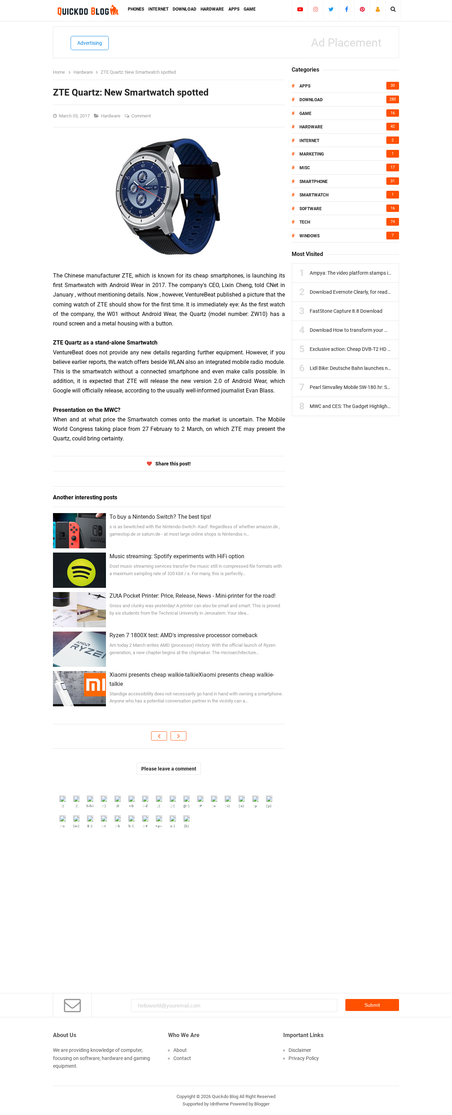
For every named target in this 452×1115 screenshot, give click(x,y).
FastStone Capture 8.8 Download (346, 311)
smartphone (313, 181)
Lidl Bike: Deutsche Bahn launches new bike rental (364, 368)
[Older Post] (178, 736)
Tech (304, 222)
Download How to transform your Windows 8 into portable (373, 330)
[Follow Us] (377, 9)
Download (311, 99)
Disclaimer (300, 1050)
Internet (309, 140)
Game (305, 113)
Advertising (89, 43)
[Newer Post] (159, 736)
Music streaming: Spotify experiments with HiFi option (176, 556)
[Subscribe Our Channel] (300, 9)
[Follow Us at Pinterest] (362, 9)
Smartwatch (313, 195)
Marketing (311, 154)
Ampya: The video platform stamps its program (361, 273)
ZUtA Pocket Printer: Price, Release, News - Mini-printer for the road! (192, 595)
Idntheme (219, 1104)
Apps (304, 86)
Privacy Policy (304, 1058)
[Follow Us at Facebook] (346, 9)
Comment (141, 115)
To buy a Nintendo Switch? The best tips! (160, 516)
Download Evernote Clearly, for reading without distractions (374, 292)
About (180, 1050)
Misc (304, 167)
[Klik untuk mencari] (393, 9)
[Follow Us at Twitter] (331, 9)
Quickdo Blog (225, 1096)
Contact (182, 1058)
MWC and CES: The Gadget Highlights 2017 (357, 406)
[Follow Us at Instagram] (315, 9)
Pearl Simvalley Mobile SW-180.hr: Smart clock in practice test (376, 387)
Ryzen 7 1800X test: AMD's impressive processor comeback (183, 635)
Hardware (111, 115)
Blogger (261, 1104)
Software (310, 208)
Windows (309, 235)
